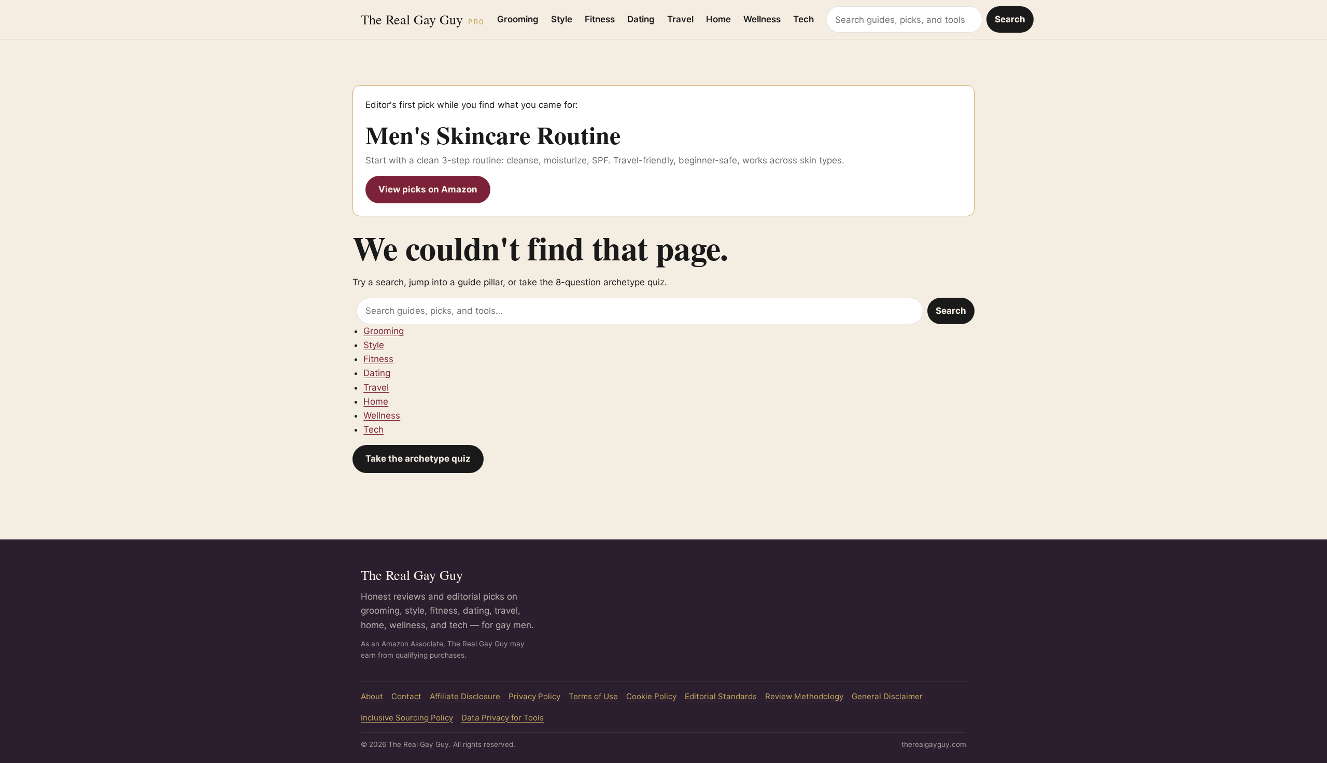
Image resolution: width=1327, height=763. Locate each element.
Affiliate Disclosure (465, 696)
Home (718, 19)
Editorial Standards (721, 696)
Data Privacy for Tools (502, 718)
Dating (641, 19)
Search (1010, 19)
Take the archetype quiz (418, 458)
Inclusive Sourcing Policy (407, 718)
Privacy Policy (534, 696)
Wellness (762, 19)
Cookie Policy (651, 696)
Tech (803, 19)
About (372, 696)
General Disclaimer (887, 696)
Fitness (600, 19)
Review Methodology (804, 696)
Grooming (518, 19)
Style (561, 19)
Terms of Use (593, 696)
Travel (680, 19)
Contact (406, 696)
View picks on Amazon (427, 189)
